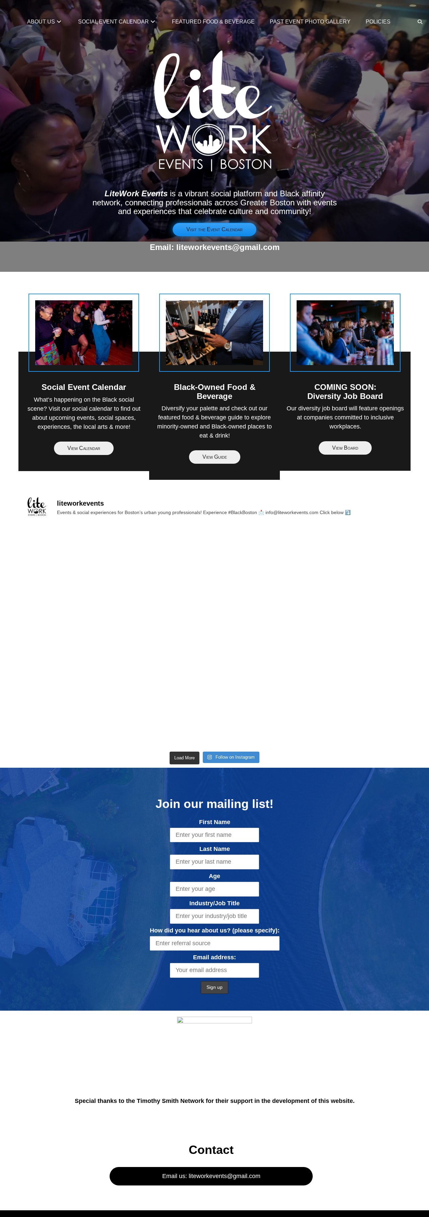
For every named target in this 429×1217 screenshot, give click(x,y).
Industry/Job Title (214, 903)
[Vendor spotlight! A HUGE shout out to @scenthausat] (343, 711)
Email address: (214, 957)
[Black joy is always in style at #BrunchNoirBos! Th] (85, 711)
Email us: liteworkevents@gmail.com (211, 1176)
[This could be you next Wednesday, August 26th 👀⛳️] (85, 637)
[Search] (420, 21)
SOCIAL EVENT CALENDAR (113, 21)
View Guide (214, 457)
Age (214, 876)
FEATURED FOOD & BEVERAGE (213, 21)
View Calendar (83, 448)
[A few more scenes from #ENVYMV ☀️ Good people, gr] (214, 564)
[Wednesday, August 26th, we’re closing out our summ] (214, 637)
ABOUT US (41, 21)
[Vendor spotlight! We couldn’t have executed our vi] (343, 637)
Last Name (214, 849)
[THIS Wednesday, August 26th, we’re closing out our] (85, 564)
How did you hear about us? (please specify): (215, 930)
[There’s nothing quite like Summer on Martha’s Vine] (343, 564)
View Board (345, 448)
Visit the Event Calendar (214, 229)
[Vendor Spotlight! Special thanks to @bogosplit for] (214, 711)
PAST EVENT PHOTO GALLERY (310, 21)
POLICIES (378, 21)
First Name (214, 822)
